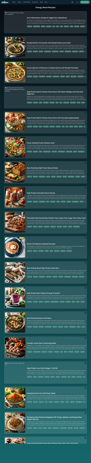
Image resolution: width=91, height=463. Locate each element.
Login (77, 2)
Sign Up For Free (84, 2)
